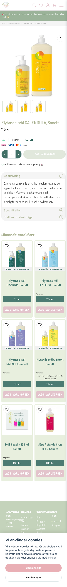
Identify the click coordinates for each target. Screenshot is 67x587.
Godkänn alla (33, 567)
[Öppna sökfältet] (34, 5)
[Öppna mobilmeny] (61, 5)
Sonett (29, 140)
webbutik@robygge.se (15, 519)
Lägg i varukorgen (17, 473)
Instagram (56, 525)
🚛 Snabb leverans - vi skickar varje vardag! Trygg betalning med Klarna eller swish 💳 (33, 16)
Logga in (25, 528)
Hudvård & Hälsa (14, 23)
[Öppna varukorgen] (54, 5)
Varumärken (27, 517)
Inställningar (33, 577)
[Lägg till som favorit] (41, 5)
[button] (60, 38)
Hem (3, 23)
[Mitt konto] (47, 5)
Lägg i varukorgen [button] (17, 309)
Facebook (57, 521)
